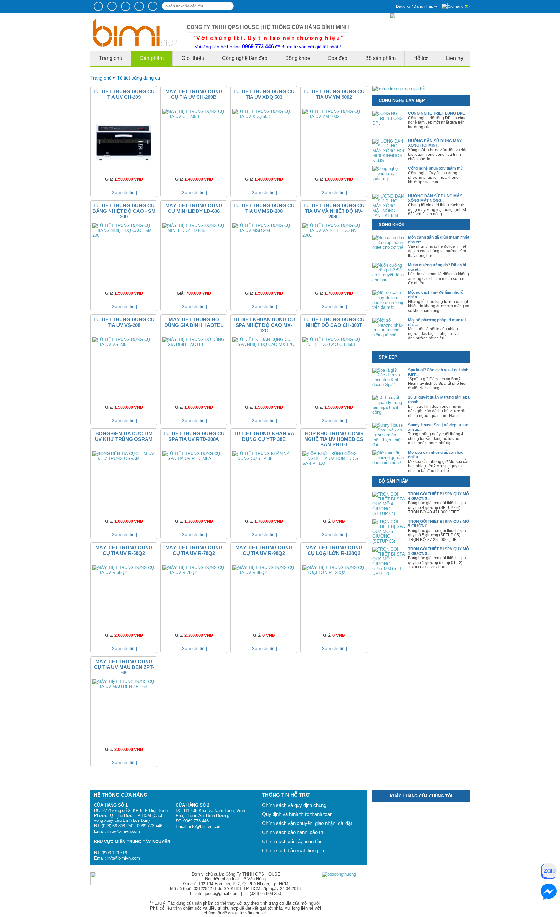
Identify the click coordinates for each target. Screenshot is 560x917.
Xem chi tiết (124, 192)
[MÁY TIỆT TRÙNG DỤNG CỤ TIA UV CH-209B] (193, 116)
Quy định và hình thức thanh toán (297, 814)
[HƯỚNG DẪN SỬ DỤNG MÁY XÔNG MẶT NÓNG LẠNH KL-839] (388, 215)
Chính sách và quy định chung (294, 805)
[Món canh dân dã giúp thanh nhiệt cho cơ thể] (388, 247)
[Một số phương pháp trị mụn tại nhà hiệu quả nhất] (388, 334)
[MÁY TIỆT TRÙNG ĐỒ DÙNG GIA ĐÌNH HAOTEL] (193, 344)
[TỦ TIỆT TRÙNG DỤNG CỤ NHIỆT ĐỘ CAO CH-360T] (333, 344)
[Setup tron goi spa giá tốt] (398, 88)
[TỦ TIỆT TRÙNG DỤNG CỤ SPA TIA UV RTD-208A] (193, 458)
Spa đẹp (337, 58)
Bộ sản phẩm (380, 58)
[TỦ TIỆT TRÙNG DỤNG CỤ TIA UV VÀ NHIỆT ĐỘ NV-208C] (333, 235)
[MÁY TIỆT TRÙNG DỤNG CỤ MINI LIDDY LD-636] (193, 230)
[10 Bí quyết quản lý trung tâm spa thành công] (388, 412)
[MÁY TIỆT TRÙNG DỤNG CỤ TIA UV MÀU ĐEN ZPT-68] (123, 686)
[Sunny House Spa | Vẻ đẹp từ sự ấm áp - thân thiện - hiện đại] (388, 444)
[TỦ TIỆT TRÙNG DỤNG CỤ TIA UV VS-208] (123, 344)
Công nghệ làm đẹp (244, 58)
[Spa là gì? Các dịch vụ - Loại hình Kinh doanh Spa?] (388, 384)
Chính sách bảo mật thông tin (293, 850)
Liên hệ (454, 58)
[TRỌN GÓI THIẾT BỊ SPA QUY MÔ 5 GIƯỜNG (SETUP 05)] (388, 541)
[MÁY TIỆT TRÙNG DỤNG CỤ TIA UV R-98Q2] (263, 572)
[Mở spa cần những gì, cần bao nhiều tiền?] (388, 462)
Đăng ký (404, 6)
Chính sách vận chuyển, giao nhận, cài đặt (307, 823)
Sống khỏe (297, 58)
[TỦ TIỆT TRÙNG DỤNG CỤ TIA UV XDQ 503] (263, 116)
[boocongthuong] (339, 874)
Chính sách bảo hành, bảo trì (292, 832)
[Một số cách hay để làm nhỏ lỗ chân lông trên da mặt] (388, 307)
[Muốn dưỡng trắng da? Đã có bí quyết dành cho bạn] (388, 279)
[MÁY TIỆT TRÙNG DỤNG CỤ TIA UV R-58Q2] (123, 572)
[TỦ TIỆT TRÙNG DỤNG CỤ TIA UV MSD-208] (263, 230)
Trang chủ (100, 78)
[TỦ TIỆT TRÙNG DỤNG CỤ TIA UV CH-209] (123, 170)
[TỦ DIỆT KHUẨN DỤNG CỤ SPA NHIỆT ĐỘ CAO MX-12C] (263, 344)
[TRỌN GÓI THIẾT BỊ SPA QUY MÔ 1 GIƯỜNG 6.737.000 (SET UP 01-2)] (388, 573)
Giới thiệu (192, 58)
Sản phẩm (152, 58)
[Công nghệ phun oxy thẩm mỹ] (388, 178)
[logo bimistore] (137, 45)
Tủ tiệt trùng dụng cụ (138, 78)
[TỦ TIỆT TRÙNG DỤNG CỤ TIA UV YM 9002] (333, 116)
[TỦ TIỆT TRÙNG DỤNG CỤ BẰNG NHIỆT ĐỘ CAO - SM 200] (123, 235)
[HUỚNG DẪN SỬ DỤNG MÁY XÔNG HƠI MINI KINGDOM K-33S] (388, 160)
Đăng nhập (424, 6)
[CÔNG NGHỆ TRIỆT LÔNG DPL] (388, 123)
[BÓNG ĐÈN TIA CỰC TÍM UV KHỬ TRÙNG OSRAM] (123, 458)
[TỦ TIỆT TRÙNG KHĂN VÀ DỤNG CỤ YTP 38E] (263, 458)
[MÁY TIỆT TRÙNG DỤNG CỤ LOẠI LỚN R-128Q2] (333, 572)
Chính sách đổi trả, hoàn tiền (292, 841)
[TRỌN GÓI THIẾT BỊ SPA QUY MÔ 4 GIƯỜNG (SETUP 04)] (388, 513)
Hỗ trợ (421, 58)
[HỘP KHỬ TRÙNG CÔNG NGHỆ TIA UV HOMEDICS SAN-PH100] (333, 463)
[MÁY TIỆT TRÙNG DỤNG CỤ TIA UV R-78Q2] (193, 572)
